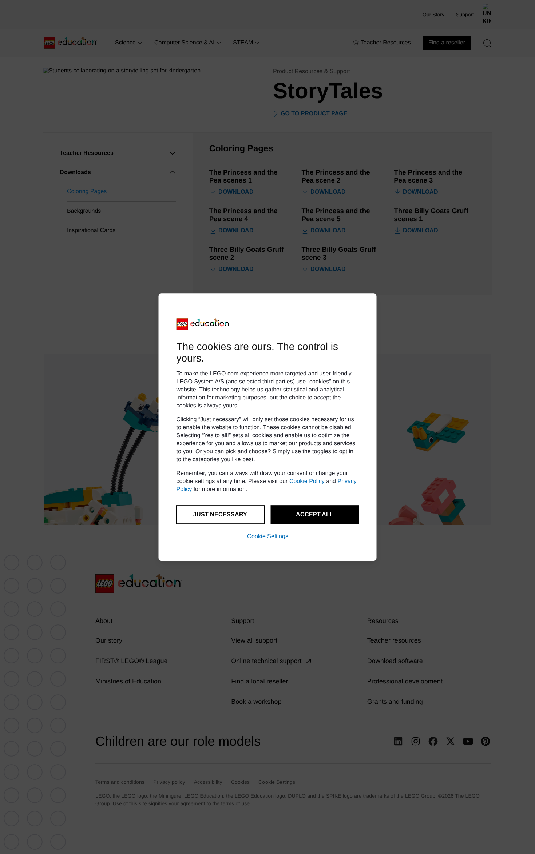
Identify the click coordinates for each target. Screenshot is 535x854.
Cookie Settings (267, 536)
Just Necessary (220, 514)
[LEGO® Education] (203, 324)
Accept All (314, 514)
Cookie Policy (307, 481)
